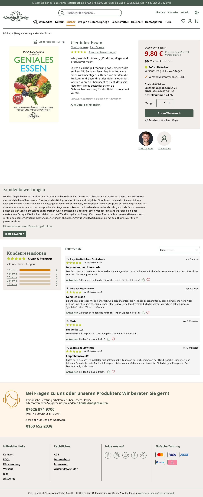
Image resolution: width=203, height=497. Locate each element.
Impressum (61, 464)
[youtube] (125, 455)
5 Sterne (12, 270)
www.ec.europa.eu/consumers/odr (156, 492)
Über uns (160, 12)
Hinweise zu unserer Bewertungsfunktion (28, 226)
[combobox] (93, 13)
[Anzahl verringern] (159, 103)
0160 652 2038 (131, 2)
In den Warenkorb (169, 113)
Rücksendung (11, 464)
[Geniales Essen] (33, 84)
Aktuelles (173, 12)
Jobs (5, 474)
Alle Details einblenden (85, 104)
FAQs (6, 459)
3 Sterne (12, 277)
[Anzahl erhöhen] (170, 103)
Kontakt (185, 12)
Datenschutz (62, 459)
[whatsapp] (143, 455)
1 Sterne (12, 284)
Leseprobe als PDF (50, 41)
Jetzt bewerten (14, 233)
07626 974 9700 (93, 2)
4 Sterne (12, 273)
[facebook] (108, 455)
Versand (8, 469)
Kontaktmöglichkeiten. (93, 403)
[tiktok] (134, 455)
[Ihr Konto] (190, 20)
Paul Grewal (97, 47)
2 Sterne (12, 280)
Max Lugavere (79, 47)
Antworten (72, 279)
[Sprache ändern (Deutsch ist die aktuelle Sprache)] (196, 12)
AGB (56, 454)
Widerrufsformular (66, 469)
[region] (34, 85)
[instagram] (117, 455)
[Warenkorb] (196, 20)
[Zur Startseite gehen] (16, 16)
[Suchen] (62, 13)
